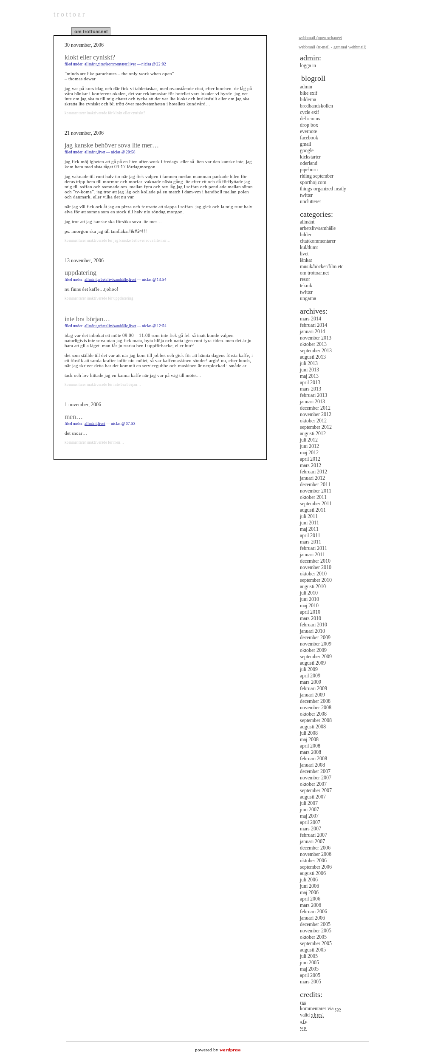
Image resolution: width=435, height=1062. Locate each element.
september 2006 (316, 867)
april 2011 (310, 535)
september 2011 (316, 504)
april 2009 (310, 676)
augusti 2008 (313, 727)
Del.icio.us (310, 119)
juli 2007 (309, 803)
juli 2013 (309, 363)
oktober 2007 (313, 784)
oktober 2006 (313, 861)
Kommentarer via (320, 1008)
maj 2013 (309, 376)
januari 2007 (312, 841)
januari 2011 (312, 555)
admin (306, 87)
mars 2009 (310, 682)
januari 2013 (312, 402)
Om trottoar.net (91, 31)
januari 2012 (312, 478)
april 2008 (310, 746)
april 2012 (310, 459)
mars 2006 (310, 905)
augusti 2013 (313, 357)
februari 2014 (313, 325)
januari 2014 (312, 331)
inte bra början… (87, 319)
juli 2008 (309, 733)
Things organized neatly (323, 189)
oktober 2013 (313, 344)
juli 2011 (309, 516)
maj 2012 (309, 453)
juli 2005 (309, 956)
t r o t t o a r (69, 14)
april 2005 (310, 975)
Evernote (308, 131)
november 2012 (315, 414)
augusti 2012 (313, 433)
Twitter (306, 195)
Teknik (306, 286)
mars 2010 (310, 618)
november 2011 (315, 491)
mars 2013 (310, 389)
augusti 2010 (313, 586)
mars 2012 (310, 465)
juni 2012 (309, 446)
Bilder (305, 235)
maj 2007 (309, 816)
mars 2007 (310, 829)
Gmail (305, 144)
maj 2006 (309, 892)
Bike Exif (308, 93)
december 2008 (315, 701)
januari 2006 (312, 918)
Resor (305, 279)
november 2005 (315, 931)
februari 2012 (313, 472)
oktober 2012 (313, 421)
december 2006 (315, 848)
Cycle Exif (309, 112)
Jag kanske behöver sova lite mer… (112, 145)
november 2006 (315, 854)
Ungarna (308, 298)
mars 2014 (310, 319)
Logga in (308, 65)
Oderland (308, 163)
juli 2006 (309, 880)
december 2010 (315, 561)
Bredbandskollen (316, 106)
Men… (74, 416)
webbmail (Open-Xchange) (320, 37)
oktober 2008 (313, 714)
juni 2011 (309, 523)
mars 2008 (310, 752)
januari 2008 (312, 765)
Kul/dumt (309, 247)
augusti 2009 (313, 663)
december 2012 (315, 408)
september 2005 (316, 943)
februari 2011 (313, 548)
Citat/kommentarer (112, 64)
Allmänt (91, 64)
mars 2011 (310, 542)
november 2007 (315, 778)
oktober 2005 (313, 937)
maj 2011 (309, 529)
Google (307, 150)
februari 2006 (313, 912)
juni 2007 (309, 810)
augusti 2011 (313, 510)
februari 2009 (313, 688)
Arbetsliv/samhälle (113, 280)
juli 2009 (309, 669)
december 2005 (315, 924)
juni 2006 (309, 886)
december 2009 (315, 637)
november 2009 (315, 644)
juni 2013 (309, 370)
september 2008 (316, 720)
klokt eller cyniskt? (90, 57)
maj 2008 (309, 739)
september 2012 (316, 427)
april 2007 (310, 822)
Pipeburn (309, 170)
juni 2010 (309, 599)
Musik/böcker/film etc (321, 266)
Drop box (309, 125)
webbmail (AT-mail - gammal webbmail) (332, 47)
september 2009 (316, 657)
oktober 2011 (313, 497)
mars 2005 (310, 982)
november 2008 (315, 708)
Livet (132, 64)
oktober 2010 (313, 574)
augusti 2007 (313, 797)
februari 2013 (313, 395)
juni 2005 (309, 963)
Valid (312, 1015)
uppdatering (80, 272)
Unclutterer (310, 201)
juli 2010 (309, 593)
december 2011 (315, 484)
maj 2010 (309, 606)
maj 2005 (309, 969)
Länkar (306, 260)
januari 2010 (312, 631)
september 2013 (316, 351)
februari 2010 (313, 625)
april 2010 (310, 612)
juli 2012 (309, 440)
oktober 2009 (313, 650)
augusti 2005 (313, 950)
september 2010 (316, 580)
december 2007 (315, 771)
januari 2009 (312, 695)
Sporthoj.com (313, 182)
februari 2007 (313, 835)
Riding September (316, 176)
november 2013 (315, 338)
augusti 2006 (313, 873)
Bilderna (308, 99)
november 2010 (315, 567)
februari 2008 (313, 759)
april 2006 (310, 899)
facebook (309, 138)
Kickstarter (310, 157)
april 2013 (310, 382)
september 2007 (316, 790)
